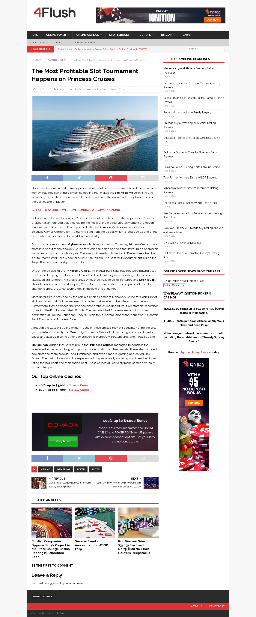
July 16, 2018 (43, 89)
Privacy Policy (217, 606)
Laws (186, 34)
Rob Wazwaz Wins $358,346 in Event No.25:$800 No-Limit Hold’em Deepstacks (134, 547)
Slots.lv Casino (79, 389)
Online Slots (38, 42)
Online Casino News (105, 89)
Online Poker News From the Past (183, 280)
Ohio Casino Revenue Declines (182, 242)
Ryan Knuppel (65, 89)
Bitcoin (166, 34)
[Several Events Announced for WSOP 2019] (95, 535)
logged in (53, 583)
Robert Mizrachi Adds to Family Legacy (187, 112)
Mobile (60, 42)
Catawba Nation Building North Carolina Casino (191, 167)
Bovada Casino (79, 385)
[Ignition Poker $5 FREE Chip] (194, 468)
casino (45, 469)
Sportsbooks (119, 34)
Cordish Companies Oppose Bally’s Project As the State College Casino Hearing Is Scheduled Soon (51, 549)
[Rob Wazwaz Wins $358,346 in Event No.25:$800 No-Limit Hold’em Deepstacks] (138, 535)
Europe (145, 34)
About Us (196, 606)
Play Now (63, 441)
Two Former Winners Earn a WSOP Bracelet (190, 177)
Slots (95, 469)
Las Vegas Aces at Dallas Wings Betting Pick (190, 202)
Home (34, 34)
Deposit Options (83, 42)
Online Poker (56, 34)
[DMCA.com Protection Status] (42, 596)
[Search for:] (206, 49)
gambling (63, 469)
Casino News (86, 89)
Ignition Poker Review (196, 352)
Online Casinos (87, 34)
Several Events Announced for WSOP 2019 (91, 545)
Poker (81, 469)
